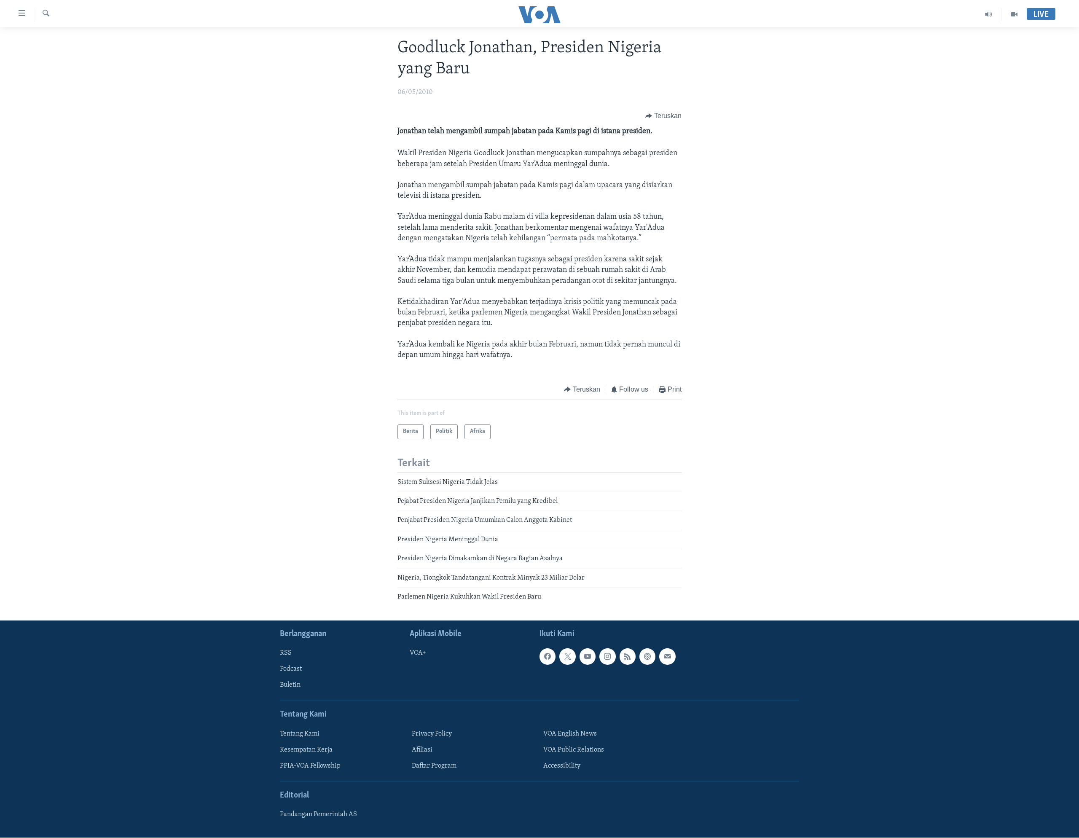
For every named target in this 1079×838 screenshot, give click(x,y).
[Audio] (988, 14)
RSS (286, 653)
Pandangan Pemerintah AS (318, 814)
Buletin (290, 685)
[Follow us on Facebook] (548, 657)
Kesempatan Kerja (306, 750)
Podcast (291, 669)
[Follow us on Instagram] (607, 657)
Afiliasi (422, 750)
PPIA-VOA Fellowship (310, 766)
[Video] (1014, 14)
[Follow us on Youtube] (588, 657)
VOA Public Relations (573, 750)
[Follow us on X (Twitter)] (567, 657)
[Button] (663, 115)
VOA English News (570, 734)
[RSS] (628, 657)
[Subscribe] (667, 657)
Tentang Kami (299, 734)
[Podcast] (647, 657)
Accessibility (561, 766)
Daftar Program (434, 766)
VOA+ (418, 653)
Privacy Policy (432, 734)
